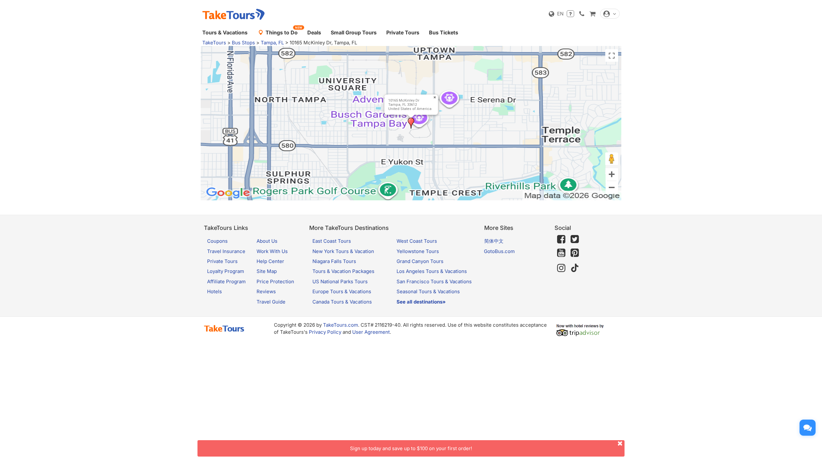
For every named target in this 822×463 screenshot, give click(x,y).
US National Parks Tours (340, 281)
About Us (267, 241)
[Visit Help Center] (570, 13)
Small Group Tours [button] (354, 32)
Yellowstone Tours (418, 251)
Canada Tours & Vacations (342, 302)
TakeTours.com (340, 325)
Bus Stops (243, 43)
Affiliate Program (226, 281)
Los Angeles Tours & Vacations (432, 271)
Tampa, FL (272, 43)
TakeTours (214, 43)
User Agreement (371, 332)
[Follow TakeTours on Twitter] (575, 239)
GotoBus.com (499, 251)
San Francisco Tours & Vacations (434, 281)
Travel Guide (271, 302)
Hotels (214, 291)
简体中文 (493, 241)
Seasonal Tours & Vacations (428, 291)
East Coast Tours (331, 241)
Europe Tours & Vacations (341, 291)
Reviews (266, 291)
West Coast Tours (417, 241)
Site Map (267, 271)
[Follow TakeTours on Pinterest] (575, 253)
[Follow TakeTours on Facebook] (561, 239)
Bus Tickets (443, 32)
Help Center (270, 261)
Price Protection (275, 281)
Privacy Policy (325, 332)
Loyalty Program (225, 271)
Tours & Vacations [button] (225, 32)
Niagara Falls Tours (334, 261)
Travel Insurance (226, 251)
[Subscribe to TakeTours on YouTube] (561, 253)
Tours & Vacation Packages (343, 271)
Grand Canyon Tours (420, 261)
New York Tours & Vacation (343, 251)
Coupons (217, 241)
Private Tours (402, 32)
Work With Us (272, 251)
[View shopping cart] (592, 14)
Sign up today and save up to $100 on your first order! (411, 448)
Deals (314, 32)
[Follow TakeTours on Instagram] (561, 268)
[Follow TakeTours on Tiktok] (575, 268)
